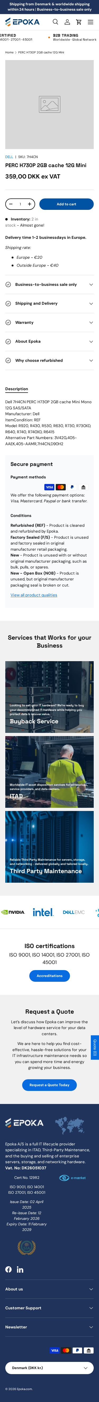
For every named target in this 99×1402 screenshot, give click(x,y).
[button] (79, 22)
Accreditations (50, 976)
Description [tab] (16, 389)
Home (9, 52)
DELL (9, 157)
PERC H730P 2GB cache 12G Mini (41, 52)
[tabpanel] (49, 423)
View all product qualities (34, 595)
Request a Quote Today (49, 1085)
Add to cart (66, 204)
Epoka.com (24, 1389)
